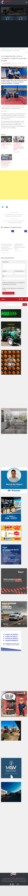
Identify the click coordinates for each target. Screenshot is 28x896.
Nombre (4, 271)
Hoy (24, 49)
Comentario (5, 262)
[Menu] (26, 2)
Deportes (3, 49)
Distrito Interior (7, 63)
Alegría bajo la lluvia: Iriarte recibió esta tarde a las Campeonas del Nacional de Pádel (6, 163)
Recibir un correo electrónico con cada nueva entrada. (13, 289)
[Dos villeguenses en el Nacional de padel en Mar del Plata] (6, 139)
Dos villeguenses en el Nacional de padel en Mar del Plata (6, 144)
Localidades (16, 50)
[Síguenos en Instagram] (26, 299)
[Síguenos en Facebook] (19, 299)
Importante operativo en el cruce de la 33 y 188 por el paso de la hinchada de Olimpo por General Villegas (6, 247)
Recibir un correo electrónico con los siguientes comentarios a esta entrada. (13, 283)
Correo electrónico (19, 271)
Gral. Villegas (10, 49)
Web (3, 276)
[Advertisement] (14, 35)
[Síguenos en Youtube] (22, 299)
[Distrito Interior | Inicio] (7, 2)
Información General (6, 50)
